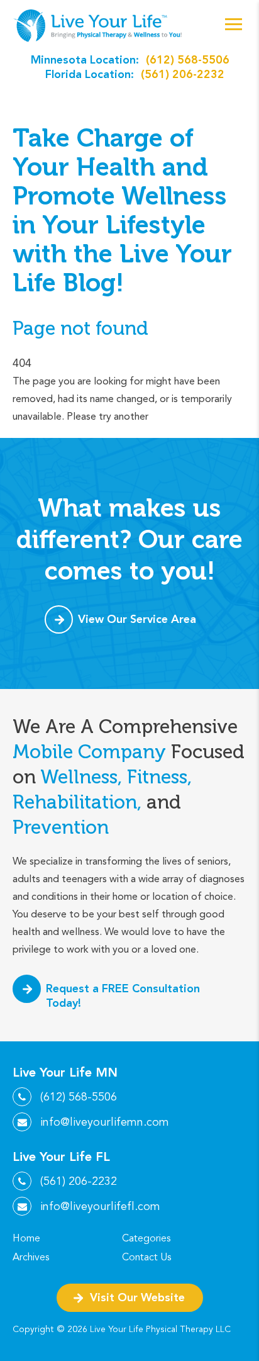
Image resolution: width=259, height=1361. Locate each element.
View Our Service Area (137, 618)
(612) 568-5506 (187, 59)
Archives (31, 1257)
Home (26, 1238)
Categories (146, 1238)
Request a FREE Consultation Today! (123, 995)
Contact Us (146, 1257)
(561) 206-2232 (182, 74)
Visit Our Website (137, 1297)
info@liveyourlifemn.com (104, 1122)
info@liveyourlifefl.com (100, 1206)
